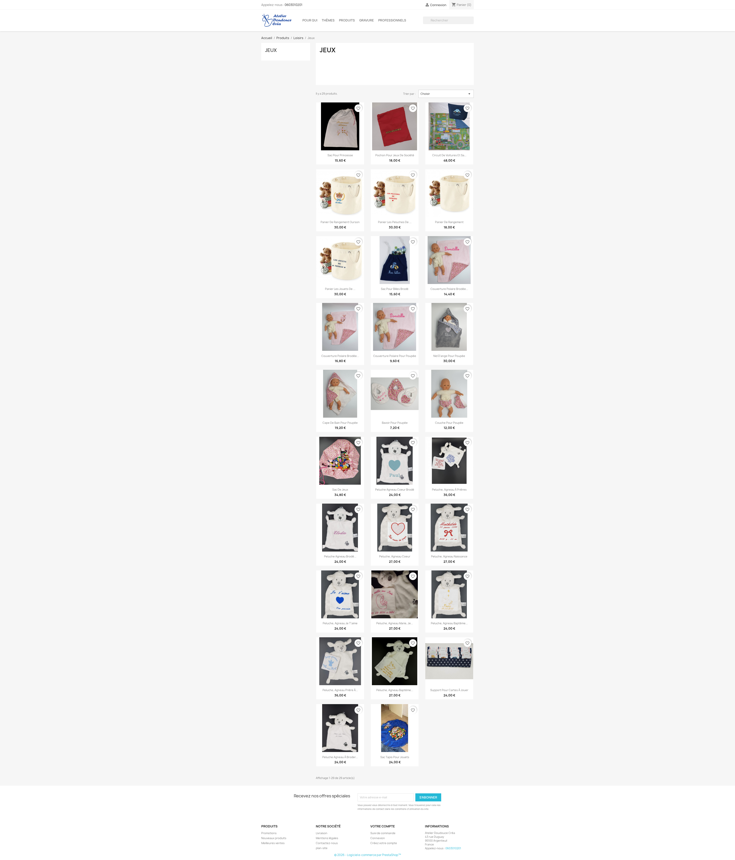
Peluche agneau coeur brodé (394, 489)
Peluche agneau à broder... (340, 757)
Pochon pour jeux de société (394, 155)
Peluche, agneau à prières (449, 489)
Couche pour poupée (449, 423)
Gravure (366, 20)
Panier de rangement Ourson (340, 222)
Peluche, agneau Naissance (449, 556)
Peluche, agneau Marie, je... (394, 623)
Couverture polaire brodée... (449, 289)
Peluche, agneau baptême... (449, 623)
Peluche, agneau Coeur (394, 556)
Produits (347, 20)
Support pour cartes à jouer (449, 690)
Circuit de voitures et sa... (449, 155)
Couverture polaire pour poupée (394, 356)
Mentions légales (327, 838)
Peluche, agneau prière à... (340, 690)
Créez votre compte (383, 843)
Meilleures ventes (273, 843)
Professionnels (392, 20)
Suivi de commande (382, 833)
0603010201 (293, 5)
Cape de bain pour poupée (340, 423)
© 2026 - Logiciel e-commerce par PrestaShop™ (367, 855)
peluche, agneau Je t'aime (340, 623)
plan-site (321, 848)
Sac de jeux (340, 489)
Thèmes (328, 20)
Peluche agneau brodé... (340, 556)
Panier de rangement (449, 222)
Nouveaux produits (273, 838)
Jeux (271, 50)
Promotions (269, 833)
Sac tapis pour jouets (394, 757)
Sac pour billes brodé (394, 289)
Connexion (377, 838)
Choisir (446, 94)
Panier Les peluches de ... (395, 222)
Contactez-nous (327, 843)
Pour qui (309, 20)
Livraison (321, 833)
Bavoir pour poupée (395, 423)
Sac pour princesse (340, 155)
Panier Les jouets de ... (340, 289)
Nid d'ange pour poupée (449, 356)
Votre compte (382, 826)
